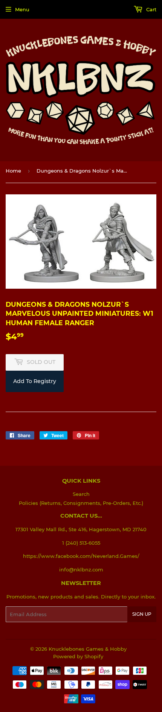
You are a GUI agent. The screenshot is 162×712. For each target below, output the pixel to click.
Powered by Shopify (78, 656)
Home (13, 171)
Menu (22, 9)
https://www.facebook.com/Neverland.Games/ (81, 556)
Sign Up (141, 614)
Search (81, 494)
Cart (150, 9)
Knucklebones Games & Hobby (88, 649)
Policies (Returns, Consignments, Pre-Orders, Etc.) (81, 503)
